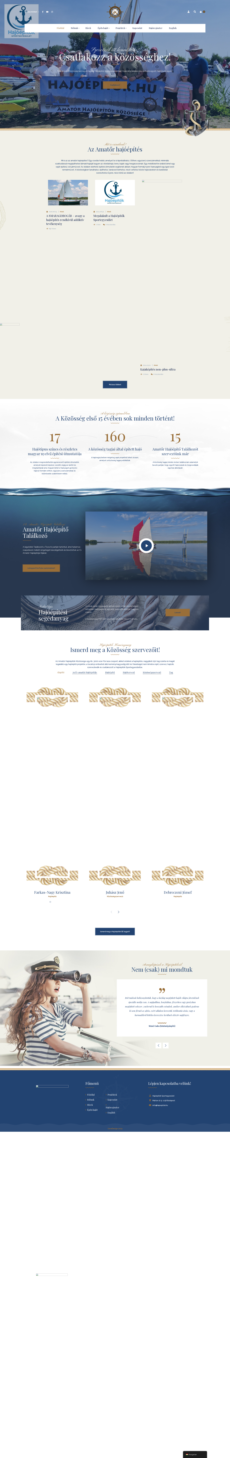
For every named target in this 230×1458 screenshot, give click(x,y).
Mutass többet (115, 385)
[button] (111, 912)
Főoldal (91, 1094)
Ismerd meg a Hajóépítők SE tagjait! (115, 932)
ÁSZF (39, 1269)
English (111, 1112)
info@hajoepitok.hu (160, 1105)
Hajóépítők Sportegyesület (163, 1096)
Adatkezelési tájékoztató (48, 1272)
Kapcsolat (112, 1099)
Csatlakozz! (117, 85)
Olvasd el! (36, 101)
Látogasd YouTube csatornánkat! (41, 568)
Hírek (62, 212)
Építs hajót (92, 1110)
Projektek (112, 1094)
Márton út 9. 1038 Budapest (163, 1101)
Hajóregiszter (112, 1107)
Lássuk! (178, 613)
